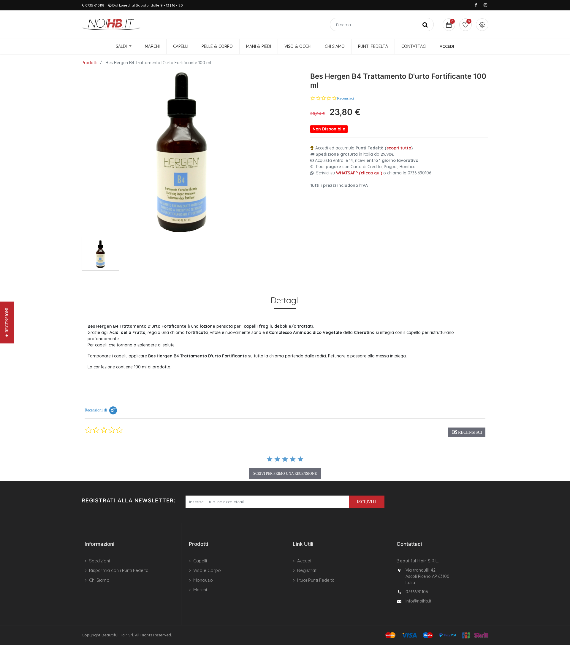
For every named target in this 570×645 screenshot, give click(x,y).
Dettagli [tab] (285, 300)
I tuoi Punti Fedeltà (316, 580)
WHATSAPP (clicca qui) (359, 173)
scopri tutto (399, 148)
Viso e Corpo (207, 570)
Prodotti (89, 62)
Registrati (307, 570)
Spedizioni (99, 561)
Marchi (200, 589)
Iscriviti (366, 501)
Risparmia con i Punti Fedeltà (118, 570)
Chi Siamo (99, 580)
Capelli (200, 561)
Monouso (203, 580)
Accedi (304, 561)
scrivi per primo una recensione (285, 473)
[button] (466, 432)
